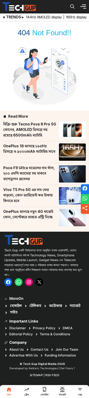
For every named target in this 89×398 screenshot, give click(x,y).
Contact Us (39, 349)
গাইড (13, 312)
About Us (16, 349)
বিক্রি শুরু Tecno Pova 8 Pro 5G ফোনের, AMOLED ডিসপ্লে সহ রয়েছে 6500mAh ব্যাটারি (29, 129)
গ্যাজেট (75, 306)
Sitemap (36, 375)
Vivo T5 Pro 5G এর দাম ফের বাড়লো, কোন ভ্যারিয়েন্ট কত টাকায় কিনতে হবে (28, 195)
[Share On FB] (85, 189)
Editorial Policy (21, 334)
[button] (72, 6)
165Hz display (76, 17)
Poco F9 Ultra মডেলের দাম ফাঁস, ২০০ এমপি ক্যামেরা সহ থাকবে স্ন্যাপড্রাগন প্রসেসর (29, 173)
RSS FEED (52, 375)
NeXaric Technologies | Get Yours (51, 368)
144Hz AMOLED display (44, 17)
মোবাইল (16, 306)
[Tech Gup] (19, 6)
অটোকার (55, 306)
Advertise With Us (23, 355)
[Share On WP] (85, 199)
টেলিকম (35, 306)
